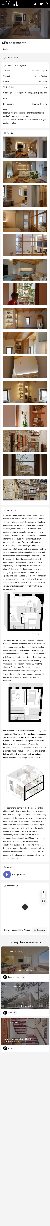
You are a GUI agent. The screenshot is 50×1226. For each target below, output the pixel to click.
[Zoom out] (43, 896)
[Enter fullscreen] (43, 901)
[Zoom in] (43, 892)
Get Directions (39, 930)
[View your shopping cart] (41, 3)
